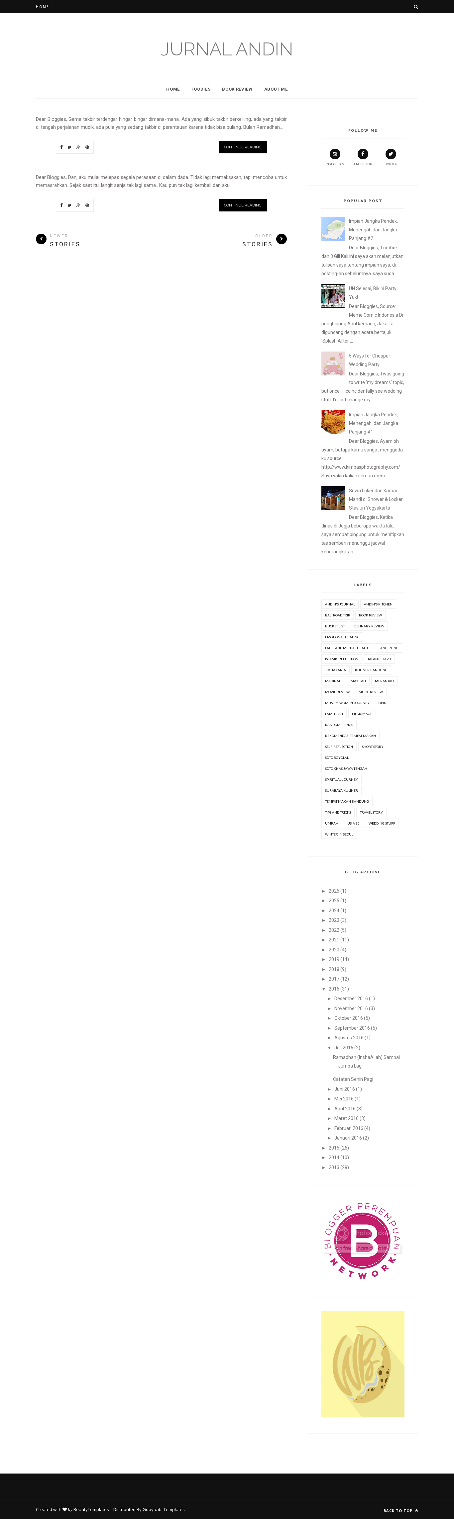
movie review (337, 692)
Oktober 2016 (348, 1018)
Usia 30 (353, 823)
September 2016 (352, 1028)
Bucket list (335, 626)
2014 (334, 1157)
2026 (334, 891)
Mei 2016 (344, 1098)
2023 (334, 920)
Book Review (237, 89)
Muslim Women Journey (347, 703)
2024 (334, 910)
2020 (334, 949)
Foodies (201, 89)
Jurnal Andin (227, 49)
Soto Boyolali (337, 758)
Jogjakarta (335, 670)
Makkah (358, 681)
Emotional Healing (342, 637)
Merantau (384, 681)
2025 (334, 900)
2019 (334, 959)
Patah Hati (334, 714)
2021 (334, 939)
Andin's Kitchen (378, 604)
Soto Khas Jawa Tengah (346, 768)
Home (42, 6)
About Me (276, 89)
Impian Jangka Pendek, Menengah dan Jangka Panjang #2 (373, 229)
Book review (370, 615)
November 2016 (351, 1008)
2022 (334, 930)
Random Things (339, 725)
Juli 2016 (343, 1047)
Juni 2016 (344, 1089)
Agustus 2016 (349, 1037)
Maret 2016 (346, 1118)
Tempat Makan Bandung (347, 801)
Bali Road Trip (337, 615)
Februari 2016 (348, 1128)
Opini (383, 703)
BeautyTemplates (91, 1509)
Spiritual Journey (341, 779)
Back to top (399, 1510)
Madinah (333, 681)
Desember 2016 (351, 998)
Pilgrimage (362, 714)
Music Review (371, 692)
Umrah (331, 823)
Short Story (373, 747)
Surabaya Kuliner (341, 790)
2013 (334, 1167)
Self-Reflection (339, 747)
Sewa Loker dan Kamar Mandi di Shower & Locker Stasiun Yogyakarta (376, 499)
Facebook (363, 164)
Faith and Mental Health (347, 648)
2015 (334, 1148)
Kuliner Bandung (371, 670)
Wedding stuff (382, 823)
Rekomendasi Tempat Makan (350, 736)
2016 (334, 989)
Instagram (335, 164)
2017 (334, 979)
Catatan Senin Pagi (353, 1079)
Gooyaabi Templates (164, 1509)
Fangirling (388, 648)
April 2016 (345, 1108)
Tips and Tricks (338, 812)
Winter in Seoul (339, 834)
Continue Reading (243, 147)
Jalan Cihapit (379, 659)
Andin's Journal (340, 604)
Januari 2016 (348, 1138)
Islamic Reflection (341, 659)
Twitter (390, 164)
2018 (334, 969)
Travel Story (371, 812)
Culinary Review (369, 626)
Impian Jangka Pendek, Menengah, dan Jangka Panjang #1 (373, 423)
